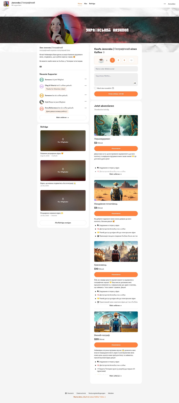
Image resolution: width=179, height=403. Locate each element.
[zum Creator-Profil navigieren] (6, 3)
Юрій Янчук (49, 102)
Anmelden (171, 4)
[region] (116, 72)
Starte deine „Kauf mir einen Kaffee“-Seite (89, 397)
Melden (111, 393)
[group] (116, 146)
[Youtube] (41, 67)
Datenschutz (81, 393)
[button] (79, 3)
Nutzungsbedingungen (97, 393)
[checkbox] (102, 88)
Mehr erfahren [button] (114, 174)
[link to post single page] (63, 144)
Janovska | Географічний (23, 2)
